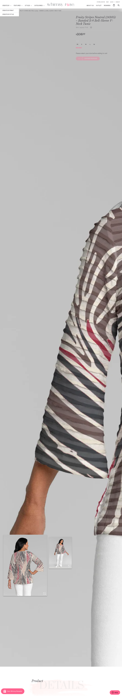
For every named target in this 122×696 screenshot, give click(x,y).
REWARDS (107, 5)
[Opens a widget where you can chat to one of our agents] (115, 692)
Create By (5, 5)
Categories (38, 5)
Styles (27, 5)
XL (94, 44)
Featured (17, 5)
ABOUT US (90, 5)
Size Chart (79, 47)
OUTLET (99, 5)
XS (77, 44)
